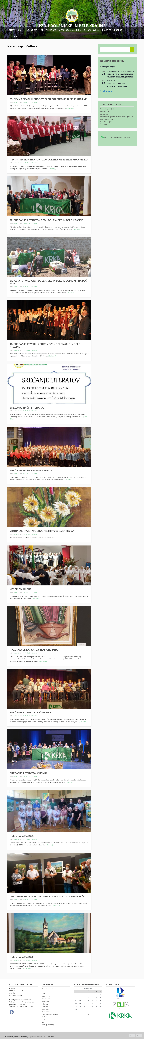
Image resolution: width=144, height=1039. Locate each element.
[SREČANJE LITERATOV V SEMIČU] (49, 749)
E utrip (44, 1014)
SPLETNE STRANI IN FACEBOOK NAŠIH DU (61, 30)
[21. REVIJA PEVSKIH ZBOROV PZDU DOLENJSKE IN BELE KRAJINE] (49, 75)
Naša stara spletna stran (50, 989)
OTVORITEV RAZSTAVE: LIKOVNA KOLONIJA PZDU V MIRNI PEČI (47, 896)
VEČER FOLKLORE (21, 589)
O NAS (21, 30)
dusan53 (16, 102)
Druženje (103, 111)
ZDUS (43, 994)
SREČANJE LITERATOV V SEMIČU (29, 773)
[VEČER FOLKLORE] (49, 565)
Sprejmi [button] (132, 1035)
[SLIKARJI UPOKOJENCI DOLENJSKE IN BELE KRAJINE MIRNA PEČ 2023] (49, 257)
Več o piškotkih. (49, 1037)
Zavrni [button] (138, 1035)
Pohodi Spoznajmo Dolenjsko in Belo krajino (115, 117)
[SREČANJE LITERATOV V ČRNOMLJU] (49, 689)
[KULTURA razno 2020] (49, 933)
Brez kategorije (105, 109)
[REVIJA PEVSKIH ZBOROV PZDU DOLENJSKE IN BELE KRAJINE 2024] (49, 136)
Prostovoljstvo (105, 119)
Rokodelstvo (104, 122)
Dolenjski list (46, 1001)
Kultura (34, 102)
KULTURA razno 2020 (22, 957)
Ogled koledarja (106, 91)
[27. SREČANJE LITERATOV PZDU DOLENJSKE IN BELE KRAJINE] (49, 196)
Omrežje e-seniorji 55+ (49, 1025)
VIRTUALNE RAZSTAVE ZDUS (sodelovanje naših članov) (42, 531)
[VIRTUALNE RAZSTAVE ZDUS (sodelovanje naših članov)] (49, 507)
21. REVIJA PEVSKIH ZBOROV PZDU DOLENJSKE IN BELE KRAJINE (48, 99)
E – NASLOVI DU (91, 30)
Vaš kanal (45, 1006)
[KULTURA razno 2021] (49, 811)
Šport (102, 124)
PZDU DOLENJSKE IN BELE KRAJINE (72, 25)
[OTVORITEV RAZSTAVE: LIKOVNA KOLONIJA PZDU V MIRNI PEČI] (49, 873)
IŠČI (132, 49)
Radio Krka (45, 1009)
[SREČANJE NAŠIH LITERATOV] (49, 384)
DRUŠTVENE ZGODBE (112, 30)
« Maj (87, 1015)
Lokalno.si (45, 1004)
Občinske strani (47, 1017)
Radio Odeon (46, 1012)
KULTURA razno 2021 (22, 836)
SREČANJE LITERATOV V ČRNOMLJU (31, 712)
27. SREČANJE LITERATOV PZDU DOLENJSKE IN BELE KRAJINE (46, 220)
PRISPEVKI (12, 36)
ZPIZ (43, 1019)
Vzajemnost (46, 999)
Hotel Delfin (46, 996)
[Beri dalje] (70, 108)
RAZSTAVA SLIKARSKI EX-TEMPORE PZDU (34, 649)
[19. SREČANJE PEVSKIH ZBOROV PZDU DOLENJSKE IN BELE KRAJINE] (49, 320)
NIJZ (43, 1022)
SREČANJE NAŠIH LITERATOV (27, 407)
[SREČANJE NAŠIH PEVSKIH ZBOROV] (49, 447)
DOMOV (11, 30)
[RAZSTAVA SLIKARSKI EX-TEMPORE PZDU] (49, 626)
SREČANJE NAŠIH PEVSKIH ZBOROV (31, 470)
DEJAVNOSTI (32, 30)
